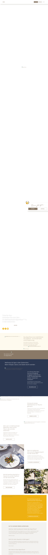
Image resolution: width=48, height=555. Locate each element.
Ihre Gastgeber (9, 487)
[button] (13, 336)
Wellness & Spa (11, 535)
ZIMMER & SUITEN (33, 416)
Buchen (15, 325)
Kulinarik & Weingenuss (33, 462)
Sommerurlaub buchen (33, 516)
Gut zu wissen (11, 545)
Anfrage (6, 325)
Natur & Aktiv (9, 439)
